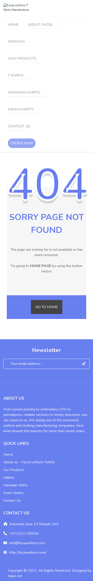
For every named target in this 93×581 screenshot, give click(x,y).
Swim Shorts (13, 492)
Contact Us (12, 500)
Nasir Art (15, 576)
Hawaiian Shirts (15, 485)
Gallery (8, 477)
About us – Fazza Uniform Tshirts (29, 462)
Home (8, 454)
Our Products (13, 469)
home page (40, 265)
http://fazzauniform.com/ (27, 552)
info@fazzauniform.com (27, 543)
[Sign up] (84, 364)
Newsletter (46, 350)
